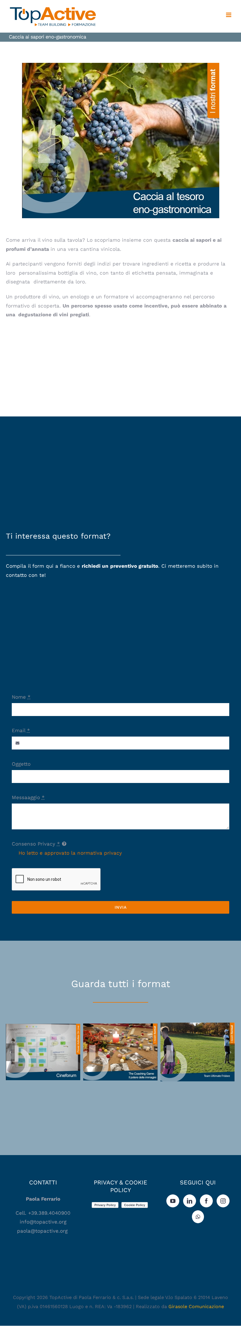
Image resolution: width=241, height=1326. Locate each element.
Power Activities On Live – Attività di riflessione (43, 1043)
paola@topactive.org (43, 1231)
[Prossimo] (230, 1052)
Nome (21, 697)
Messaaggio (28, 797)
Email (21, 730)
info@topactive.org (43, 1222)
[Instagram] (223, 1200)
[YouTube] (172, 1200)
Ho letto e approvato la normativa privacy (70, 853)
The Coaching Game (120, 1047)
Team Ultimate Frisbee (197, 1047)
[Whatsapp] (198, 1216)
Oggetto (21, 764)
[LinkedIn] (189, 1200)
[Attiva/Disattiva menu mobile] (229, 15)
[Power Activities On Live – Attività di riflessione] (43, 1052)
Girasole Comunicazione (196, 1306)
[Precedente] (10, 1052)
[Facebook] (206, 1200)
